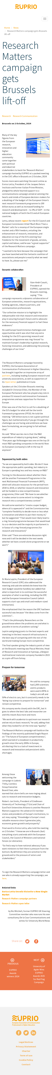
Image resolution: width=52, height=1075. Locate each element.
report (25, 220)
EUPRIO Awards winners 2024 (13, 973)
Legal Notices (26, 1042)
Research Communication (25, 116)
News (16, 27)
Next (36, 960)
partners (6, 375)
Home (7, 27)
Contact (26, 1064)
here (4, 878)
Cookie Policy (26, 1060)
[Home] (26, 6)
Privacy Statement (26, 1046)
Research (6, 116)
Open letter (10, 381)
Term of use (26, 1055)
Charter (26, 1051)
